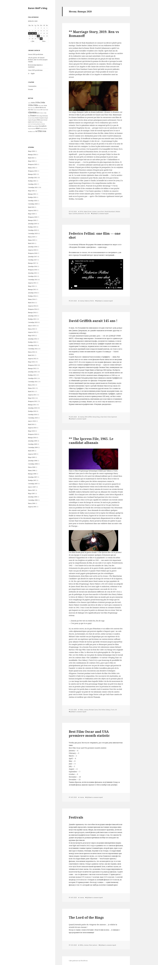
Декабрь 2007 (32, 477)
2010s (45, 105)
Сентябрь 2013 (33, 322)
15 (35, 33)
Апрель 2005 (32, 507)
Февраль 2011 (32, 401)
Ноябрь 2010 (32, 411)
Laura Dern (100, 211)
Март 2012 (31, 362)
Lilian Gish (103, 417)
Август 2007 (32, 487)
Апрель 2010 (32, 428)
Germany (45, 116)
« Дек (32, 41)
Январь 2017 (32, 263)
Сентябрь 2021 (33, 187)
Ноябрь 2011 (32, 375)
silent (37, 128)
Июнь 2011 (31, 388)
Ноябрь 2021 (32, 181)
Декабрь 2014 (32, 293)
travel (33, 131)
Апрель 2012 (32, 358)
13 (29, 33)
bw (41, 109)
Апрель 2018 (32, 250)
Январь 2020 (32, 220)
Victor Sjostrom (112, 417)
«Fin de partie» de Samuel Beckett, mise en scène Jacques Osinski (37, 60)
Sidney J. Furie (110, 710)
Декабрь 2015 (32, 273)
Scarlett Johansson (78, 213)
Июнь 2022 (31, 168)
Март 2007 (31, 493)
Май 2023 (31, 158)
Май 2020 (31, 207)
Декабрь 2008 (32, 461)
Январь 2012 (32, 368)
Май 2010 (31, 424)
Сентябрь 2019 (33, 233)
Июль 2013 (31, 329)
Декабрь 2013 (32, 316)
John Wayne (39, 122)
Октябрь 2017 (32, 260)
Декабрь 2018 (32, 247)
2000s (42, 105)
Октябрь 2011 (32, 378)
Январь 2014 (32, 312)
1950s (30, 105)
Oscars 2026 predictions (35, 54)
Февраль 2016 (32, 270)
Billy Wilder (31, 109)
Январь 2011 (32, 405)
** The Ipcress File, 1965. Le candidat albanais (91, 441)
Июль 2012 (31, 352)
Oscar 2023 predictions (35, 70)
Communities (32, 86)
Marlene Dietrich (41, 124)
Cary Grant (45, 109)
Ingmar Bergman (32, 120)
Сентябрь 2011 (33, 382)
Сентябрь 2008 (33, 464)
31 (41, 38)
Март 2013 (31, 335)
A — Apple (31, 73)
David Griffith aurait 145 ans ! (93, 321)
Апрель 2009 (32, 454)
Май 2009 (31, 451)
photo (44, 126)
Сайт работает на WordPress (78, 961)
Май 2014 (31, 303)
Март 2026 (31, 151)
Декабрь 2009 (32, 441)
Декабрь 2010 (32, 408)
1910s (29, 102)
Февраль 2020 (32, 217)
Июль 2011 (31, 385)
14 (32, 33)
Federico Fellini (43, 112)
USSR (44, 131)
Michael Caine (93, 710)
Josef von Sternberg (32, 124)
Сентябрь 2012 (33, 349)
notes (29, 126)
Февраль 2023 (32, 164)
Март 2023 (31, 161)
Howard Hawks (31, 117)
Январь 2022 (32, 174)
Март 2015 (31, 286)
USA (40, 131)
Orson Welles (35, 126)
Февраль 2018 (32, 253)
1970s (39, 105)
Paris (40, 126)
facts (38, 113)
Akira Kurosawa (31, 107)
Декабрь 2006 (32, 497)
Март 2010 (31, 431)
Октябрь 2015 (32, 276)
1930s (37, 102)
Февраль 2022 (32, 171)
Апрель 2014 (32, 306)
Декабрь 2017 (32, 256)
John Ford (34, 122)
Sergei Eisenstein (31, 128)
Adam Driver (87, 211)
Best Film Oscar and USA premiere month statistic (89, 733)
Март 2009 (31, 457)
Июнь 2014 (31, 299)
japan (30, 122)
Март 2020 (31, 214)
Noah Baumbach (110, 211)
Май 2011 (31, 391)
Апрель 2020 (32, 210)
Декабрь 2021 (32, 177)
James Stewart (43, 120)
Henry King (95, 417)
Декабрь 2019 (32, 224)
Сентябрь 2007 (33, 484)
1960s (35, 105)
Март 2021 (31, 191)
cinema (32, 112)
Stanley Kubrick (43, 128)
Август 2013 (32, 326)
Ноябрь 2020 (32, 197)
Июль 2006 (31, 503)
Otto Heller (101, 710)
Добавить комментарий (100, 213)
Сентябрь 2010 (33, 418)
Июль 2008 (31, 467)
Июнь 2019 (31, 240)
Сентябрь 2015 (33, 279)
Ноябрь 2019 (32, 227)
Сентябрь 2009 (33, 447)
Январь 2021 (32, 194)
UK (36, 131)
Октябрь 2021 (32, 184)
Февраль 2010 (32, 434)
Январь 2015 (32, 289)
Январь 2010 (32, 437)
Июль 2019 (31, 237)
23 (38, 36)
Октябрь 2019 (32, 230)
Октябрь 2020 (32, 201)
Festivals (76, 817)
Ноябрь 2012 (32, 342)
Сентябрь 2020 (33, 204)
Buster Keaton (37, 109)
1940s (42, 102)
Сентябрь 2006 (33, 500)
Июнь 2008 (31, 470)
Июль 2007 (31, 490)
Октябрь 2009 (32, 444)
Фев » (44, 41)
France (33, 115)
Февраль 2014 (32, 309)
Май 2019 (31, 243)
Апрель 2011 (32, 395)
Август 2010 (32, 421)
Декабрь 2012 (32, 339)
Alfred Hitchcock (40, 107)
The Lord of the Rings (86, 917)
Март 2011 (31, 398)
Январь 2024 (32, 154)
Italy (38, 120)
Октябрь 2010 (32, 414)
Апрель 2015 (32, 283)
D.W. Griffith (88, 417)
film (29, 115)
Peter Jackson (93, 945)
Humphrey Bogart (43, 118)
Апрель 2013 (32, 332)
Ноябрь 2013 (32, 319)
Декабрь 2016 (32, 266)
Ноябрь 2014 (32, 296)
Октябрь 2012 (32, 345)
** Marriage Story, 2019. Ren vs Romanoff (94, 34)
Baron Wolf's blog (37, 8)
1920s (33, 103)
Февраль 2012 (32, 365)
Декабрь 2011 (32, 372)
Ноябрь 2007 (32, 480)
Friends (30, 89)
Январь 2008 (32, 474)
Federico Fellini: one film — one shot (95, 235)
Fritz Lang (39, 116)
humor (37, 118)
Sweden (30, 131)
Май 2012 (31, 355)
